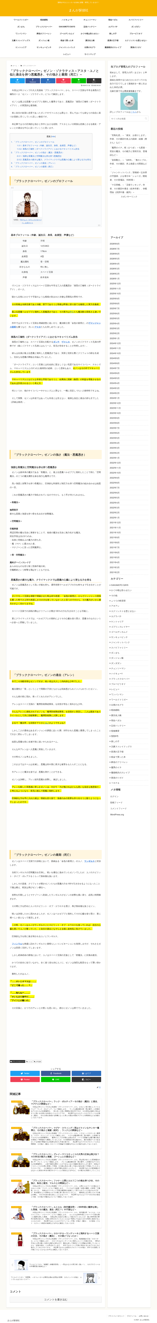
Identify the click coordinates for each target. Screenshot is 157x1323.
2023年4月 (115, 442)
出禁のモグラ (117, 704)
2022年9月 (115, 477)
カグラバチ (116, 616)
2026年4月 (115, 263)
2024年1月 (115, 397)
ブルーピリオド (118, 683)
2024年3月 (115, 388)
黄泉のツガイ (117, 777)
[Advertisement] (56, 423)
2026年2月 (115, 273)
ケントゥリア (117, 621)
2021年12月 (115, 522)
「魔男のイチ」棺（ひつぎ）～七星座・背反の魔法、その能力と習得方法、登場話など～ (128, 151)
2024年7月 (115, 368)
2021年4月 (115, 562)
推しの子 (115, 741)
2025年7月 (115, 308)
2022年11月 (115, 467)
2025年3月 (115, 328)
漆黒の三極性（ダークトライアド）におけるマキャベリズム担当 (48, 148)
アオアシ (115, 605)
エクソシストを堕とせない (123, 610)
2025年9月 (115, 298)
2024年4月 (115, 382)
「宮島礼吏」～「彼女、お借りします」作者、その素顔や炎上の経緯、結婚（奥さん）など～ (128, 139)
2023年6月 (115, 432)
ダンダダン (116, 663)
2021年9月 (115, 537)
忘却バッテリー (118, 725)
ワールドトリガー (119, 699)
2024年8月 (115, 363)
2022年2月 (115, 512)
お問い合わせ (143, 1316)
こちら (133, 111)
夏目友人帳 (116, 715)
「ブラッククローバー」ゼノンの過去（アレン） (33, 162)
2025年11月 (115, 288)
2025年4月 (115, 323)
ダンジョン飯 (117, 657)
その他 (114, 595)
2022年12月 (115, 462)
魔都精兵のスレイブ (120, 772)
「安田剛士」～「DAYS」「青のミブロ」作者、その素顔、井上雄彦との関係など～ (129, 163)
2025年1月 (115, 338)
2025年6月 (115, 313)
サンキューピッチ (119, 637)
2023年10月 (115, 412)
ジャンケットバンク (120, 642)
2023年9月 (115, 417)
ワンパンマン (117, 694)
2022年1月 (115, 517)
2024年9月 (115, 358)
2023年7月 (115, 427)
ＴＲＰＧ (115, 782)
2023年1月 (115, 457)
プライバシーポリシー (116, 1316)
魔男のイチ (116, 767)
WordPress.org (117, 814)
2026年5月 (115, 258)
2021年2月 (115, 572)
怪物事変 (115, 730)
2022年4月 (115, 502)
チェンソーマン (118, 668)
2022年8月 (115, 482)
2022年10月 (115, 472)
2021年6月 (115, 552)
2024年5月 (115, 378)
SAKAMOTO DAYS (119, 584)
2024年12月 (115, 343)
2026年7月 (115, 248)
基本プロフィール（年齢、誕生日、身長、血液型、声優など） (47, 145)
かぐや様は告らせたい (121, 590)
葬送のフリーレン (119, 761)
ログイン (114, 796)
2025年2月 (115, 333)
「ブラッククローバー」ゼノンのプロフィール (32, 141)
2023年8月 (115, 422)
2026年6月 (115, 253)
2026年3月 (115, 268)
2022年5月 (115, 497)
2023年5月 (115, 437)
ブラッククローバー (18, 1061)
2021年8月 (115, 542)
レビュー (115, 689)
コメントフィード (118, 808)
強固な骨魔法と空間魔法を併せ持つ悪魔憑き (39, 155)
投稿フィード (116, 802)
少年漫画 (38, 1061)
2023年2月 (115, 452)
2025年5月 (115, 318)
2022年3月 (115, 507)
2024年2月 (115, 392)
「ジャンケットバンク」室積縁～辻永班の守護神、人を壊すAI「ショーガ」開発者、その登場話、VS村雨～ (128, 176)
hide (53, 136)
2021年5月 (115, 557)
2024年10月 (115, 353)
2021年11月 (115, 527)
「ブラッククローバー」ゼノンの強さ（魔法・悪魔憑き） (37, 152)
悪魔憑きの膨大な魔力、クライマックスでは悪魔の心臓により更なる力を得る (54, 159)
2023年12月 (115, 402)
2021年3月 (115, 567)
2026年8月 (115, 243)
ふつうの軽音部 (118, 600)
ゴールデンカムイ (119, 631)
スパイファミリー (119, 647)
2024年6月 (115, 373)
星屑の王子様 (117, 751)
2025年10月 (115, 293)
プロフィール (131, 1316)
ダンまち (115, 652)
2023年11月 (115, 407)
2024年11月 (115, 348)
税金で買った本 (118, 756)
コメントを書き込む (56, 1299)
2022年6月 (115, 492)
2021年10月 (115, 532)
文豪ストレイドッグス (121, 746)
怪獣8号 (114, 735)
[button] (146, 118)
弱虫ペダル (116, 720)
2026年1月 (115, 278)
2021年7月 (115, 547)
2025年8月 (115, 303)
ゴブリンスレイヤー (120, 626)
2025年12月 (115, 283)
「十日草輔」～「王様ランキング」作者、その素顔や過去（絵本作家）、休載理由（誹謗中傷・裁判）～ (128, 188)
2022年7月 (115, 487)
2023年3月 (115, 447)
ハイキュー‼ (117, 673)
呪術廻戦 (115, 709)
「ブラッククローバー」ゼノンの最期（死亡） (32, 166)
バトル (30, 1061)
